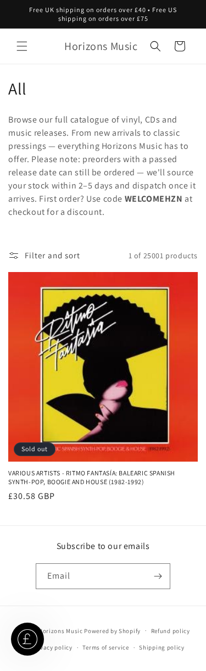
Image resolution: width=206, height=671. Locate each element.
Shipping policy (162, 647)
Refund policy (170, 631)
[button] (22, 46)
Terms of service (105, 647)
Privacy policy (52, 647)
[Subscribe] (158, 576)
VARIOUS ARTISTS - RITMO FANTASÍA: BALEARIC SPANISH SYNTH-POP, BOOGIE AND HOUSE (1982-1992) (91, 477)
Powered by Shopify (112, 630)
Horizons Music (60, 630)
